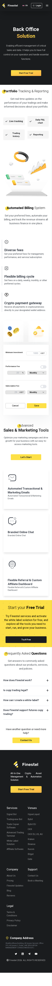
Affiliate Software (15, 849)
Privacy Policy (14, 920)
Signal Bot (12, 814)
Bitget (31, 854)
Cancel (15, 405)
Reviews (11, 895)
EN (27, 6)
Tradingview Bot (14, 819)
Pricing (10, 880)
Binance (31, 844)
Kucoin (31, 849)
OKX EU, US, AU (35, 834)
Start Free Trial (26, 73)
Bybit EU (32, 824)
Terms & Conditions (12, 914)
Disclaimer (12, 925)
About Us (11, 875)
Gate (30, 859)
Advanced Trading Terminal (15, 834)
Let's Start (26, 457)
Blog (9, 890)
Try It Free (26, 640)
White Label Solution (12, 842)
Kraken (31, 839)
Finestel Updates (15, 885)
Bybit (30, 819)
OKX (30, 829)
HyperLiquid (34, 814)
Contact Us (26, 740)
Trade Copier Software (13, 826)
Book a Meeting (35, 880)
